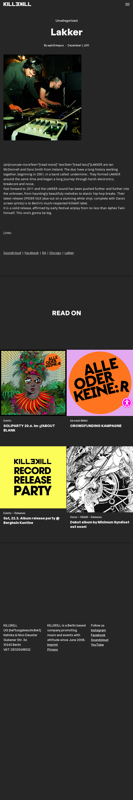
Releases (20, 513)
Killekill (84, 517)
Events (7, 420)
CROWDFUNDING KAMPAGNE (96, 426)
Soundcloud (12, 253)
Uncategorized (67, 20)
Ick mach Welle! (79, 420)
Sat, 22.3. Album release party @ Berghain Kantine (31, 520)
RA (44, 253)
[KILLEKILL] (17, 4)
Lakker (69, 253)
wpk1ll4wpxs (56, 45)
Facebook (32, 253)
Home (73, 517)
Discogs (55, 253)
